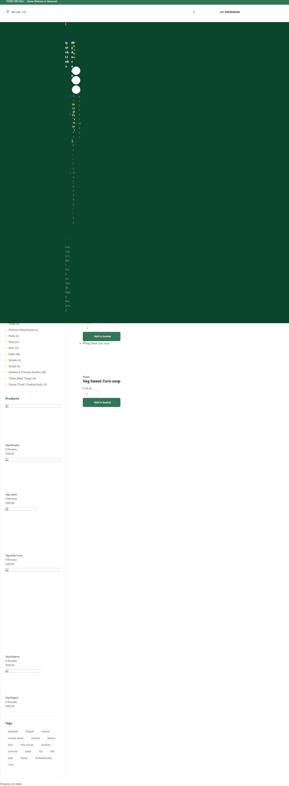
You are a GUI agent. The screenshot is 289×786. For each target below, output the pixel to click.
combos (35, 738)
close (19, 783)
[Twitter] (76, 80)
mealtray (45, 744)
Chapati (30, 731)
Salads (13, 360)
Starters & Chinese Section (25, 372)
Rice (11, 342)
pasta (28, 751)
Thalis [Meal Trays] (20, 378)
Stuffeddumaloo (43, 758)
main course (26, 744)
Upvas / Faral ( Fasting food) (25, 384)
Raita (12, 336)
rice (41, 751)
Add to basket (102, 336)
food (10, 744)
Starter (24, 758)
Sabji (12, 354)
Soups (86, 376)
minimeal (13, 751)
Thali (10, 764)
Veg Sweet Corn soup (101, 381)
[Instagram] (76, 89)
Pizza (12, 324)
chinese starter (16, 738)
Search (55, 39)
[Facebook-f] (76, 71)
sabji (10, 758)
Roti (11, 348)
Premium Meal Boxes (21, 330)
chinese (45, 731)
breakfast (13, 731)
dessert (51, 738)
